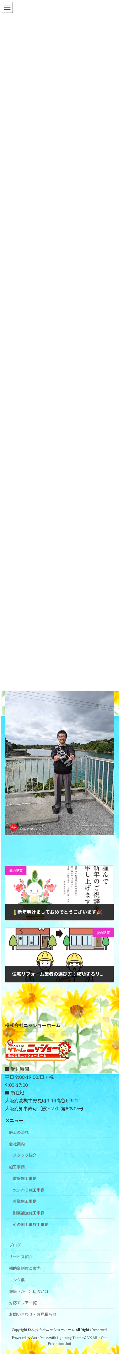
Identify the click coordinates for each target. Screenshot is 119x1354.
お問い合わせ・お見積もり (33, 1314)
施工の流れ (19, 1132)
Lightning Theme (70, 1338)
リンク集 (17, 1279)
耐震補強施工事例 (29, 1212)
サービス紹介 (21, 1256)
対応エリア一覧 (23, 1302)
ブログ (15, 1245)
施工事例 (17, 1166)
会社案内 (17, 1143)
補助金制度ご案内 (25, 1268)
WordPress (40, 1338)
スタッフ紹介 (25, 1155)
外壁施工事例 (25, 1201)
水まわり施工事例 (29, 1190)
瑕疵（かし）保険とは (29, 1291)
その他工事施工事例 (31, 1224)
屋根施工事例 (25, 1178)
